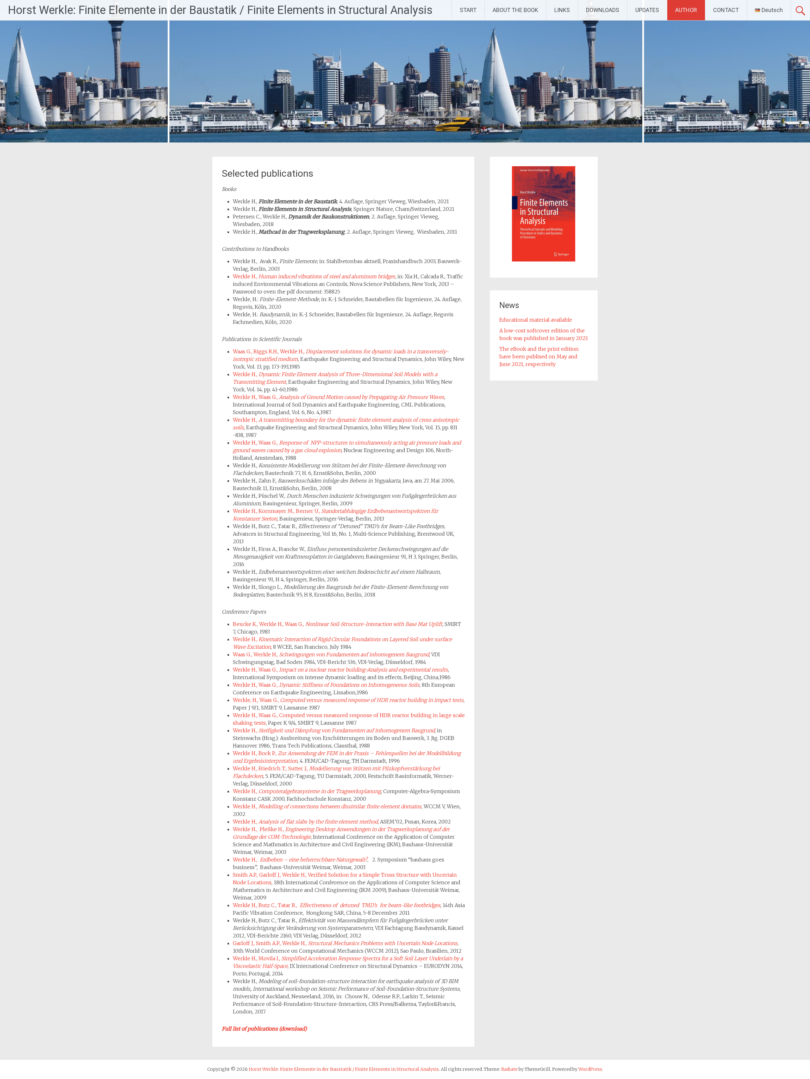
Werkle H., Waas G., (338, 397)
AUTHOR (686, 10)
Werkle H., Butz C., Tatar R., (336, 905)
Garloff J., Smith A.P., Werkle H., (345, 943)
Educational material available (535, 320)
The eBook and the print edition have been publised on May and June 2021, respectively (539, 356)
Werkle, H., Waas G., (348, 700)
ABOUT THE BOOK (515, 10)
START (468, 10)
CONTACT (726, 10)
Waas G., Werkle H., (331, 654)
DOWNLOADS (602, 10)
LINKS (562, 10)
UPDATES (647, 10)
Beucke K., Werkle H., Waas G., (337, 624)
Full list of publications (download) (264, 1028)
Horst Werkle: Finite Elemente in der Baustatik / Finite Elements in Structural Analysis (220, 10)
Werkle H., (314, 276)
